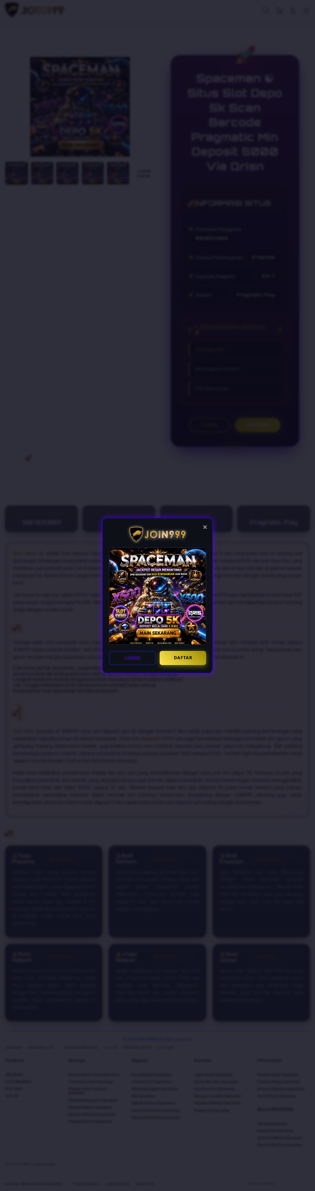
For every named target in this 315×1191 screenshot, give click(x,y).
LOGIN (132, 658)
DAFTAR (183, 657)
